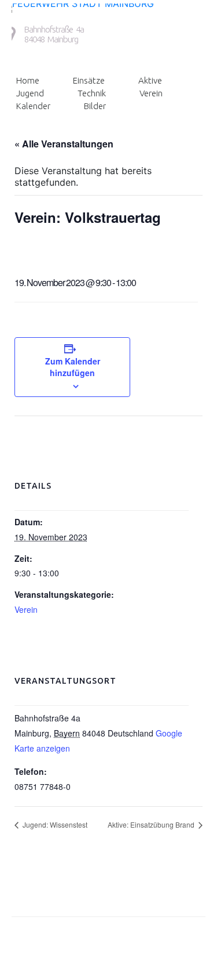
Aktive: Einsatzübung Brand (152, 824)
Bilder (95, 106)
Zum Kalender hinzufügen (72, 366)
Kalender (33, 106)
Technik (92, 93)
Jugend (30, 93)
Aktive (150, 80)
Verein (151, 93)
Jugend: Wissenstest (54, 824)
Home (27, 80)
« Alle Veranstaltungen (63, 143)
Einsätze (89, 80)
